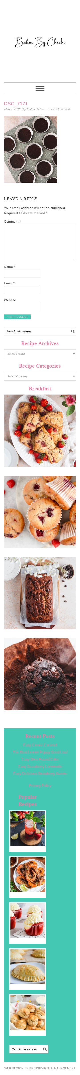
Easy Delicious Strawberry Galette (40, 773)
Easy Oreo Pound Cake (40, 759)
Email (9, 283)
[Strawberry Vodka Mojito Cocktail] (27, 828)
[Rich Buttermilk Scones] (27, 1012)
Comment (12, 221)
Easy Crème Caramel (40, 745)
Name (9, 267)
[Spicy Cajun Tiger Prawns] (27, 874)
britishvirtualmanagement (52, 1068)
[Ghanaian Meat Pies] (27, 966)
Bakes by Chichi (40, 23)
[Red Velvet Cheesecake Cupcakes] (27, 920)
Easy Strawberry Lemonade (40, 766)
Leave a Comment (59, 109)
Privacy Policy (40, 786)
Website (10, 300)
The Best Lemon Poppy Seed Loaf (40, 752)
